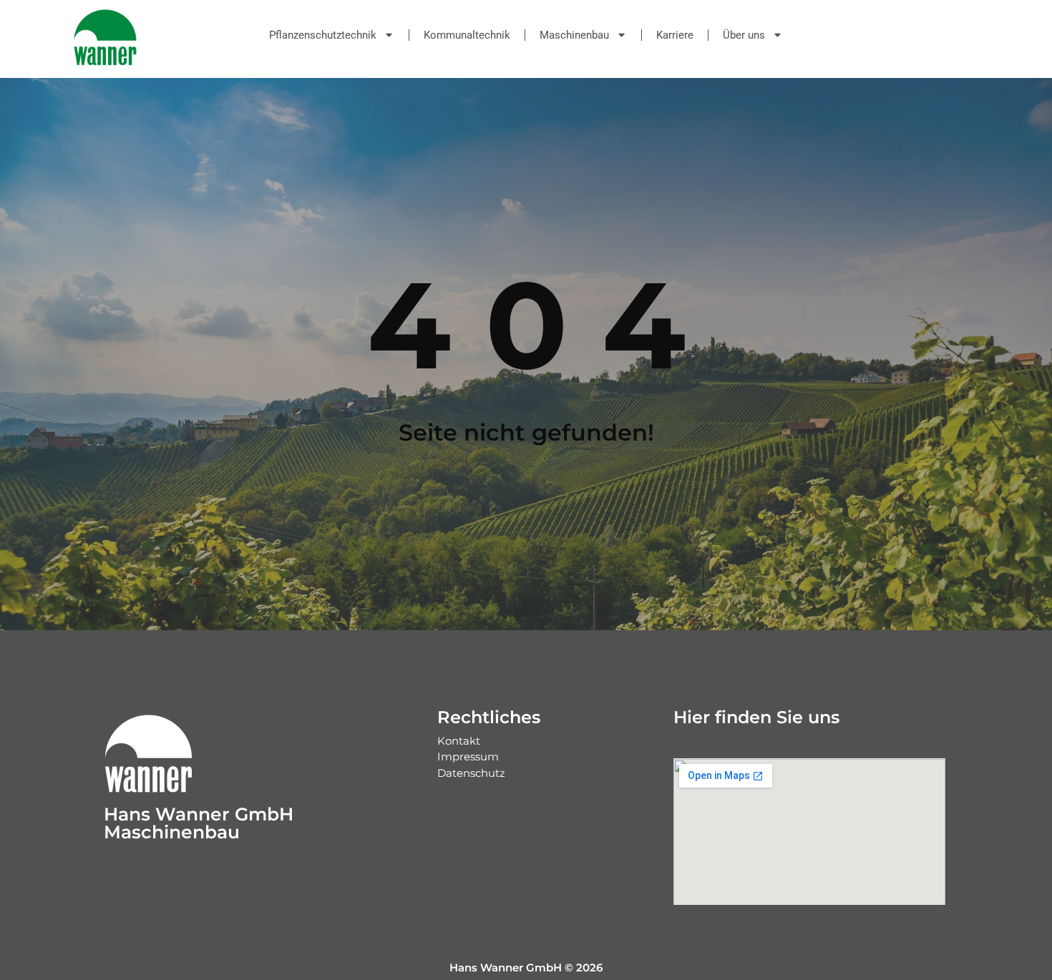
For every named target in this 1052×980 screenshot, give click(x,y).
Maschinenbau (574, 35)
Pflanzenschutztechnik (322, 35)
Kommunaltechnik (467, 35)
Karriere (674, 35)
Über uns (744, 35)
